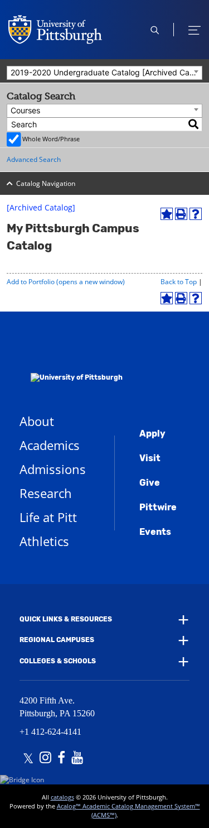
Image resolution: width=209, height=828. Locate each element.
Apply (152, 433)
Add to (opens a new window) (66, 281)
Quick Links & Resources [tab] (66, 619)
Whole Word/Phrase (51, 139)
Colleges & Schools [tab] (58, 661)
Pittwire (158, 507)
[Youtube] (77, 759)
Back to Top (179, 281)
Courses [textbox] (25, 110)
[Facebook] (61, 759)
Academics (50, 445)
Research (46, 493)
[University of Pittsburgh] (71, 362)
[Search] (194, 124)
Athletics (44, 541)
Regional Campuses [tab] (57, 640)
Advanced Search (34, 159)
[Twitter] (28, 759)
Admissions (53, 469)
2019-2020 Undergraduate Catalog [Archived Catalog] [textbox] (106, 72)
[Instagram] (45, 759)
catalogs (62, 797)
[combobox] (104, 73)
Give (149, 482)
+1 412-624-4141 (50, 731)
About (37, 421)
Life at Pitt (48, 517)
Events (155, 532)
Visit (150, 458)
